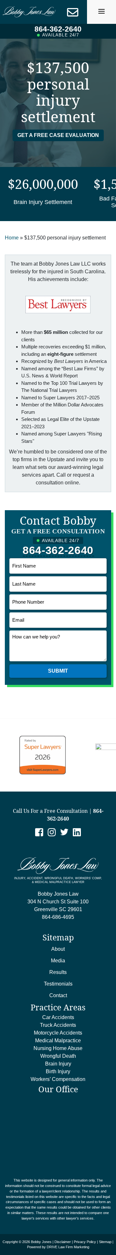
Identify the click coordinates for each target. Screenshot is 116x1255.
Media (58, 960)
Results (58, 972)
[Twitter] (64, 831)
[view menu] (101, 11)
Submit (58, 671)
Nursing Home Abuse (58, 1048)
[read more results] (43, 194)
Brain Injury (58, 1063)
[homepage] (29, 12)
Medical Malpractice (58, 1040)
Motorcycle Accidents (58, 1033)
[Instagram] (51, 831)
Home (12, 237)
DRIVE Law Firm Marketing (68, 1247)
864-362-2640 (58, 29)
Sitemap (105, 1242)
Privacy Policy (85, 1242)
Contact (58, 995)
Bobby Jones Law (58, 901)
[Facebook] (39, 831)
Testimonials (58, 984)
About (58, 949)
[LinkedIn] (76, 831)
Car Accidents (58, 1017)
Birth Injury (58, 1071)
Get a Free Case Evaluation (58, 135)
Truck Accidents (58, 1025)
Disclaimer (62, 1242)
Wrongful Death (58, 1056)
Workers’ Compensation (58, 1079)
